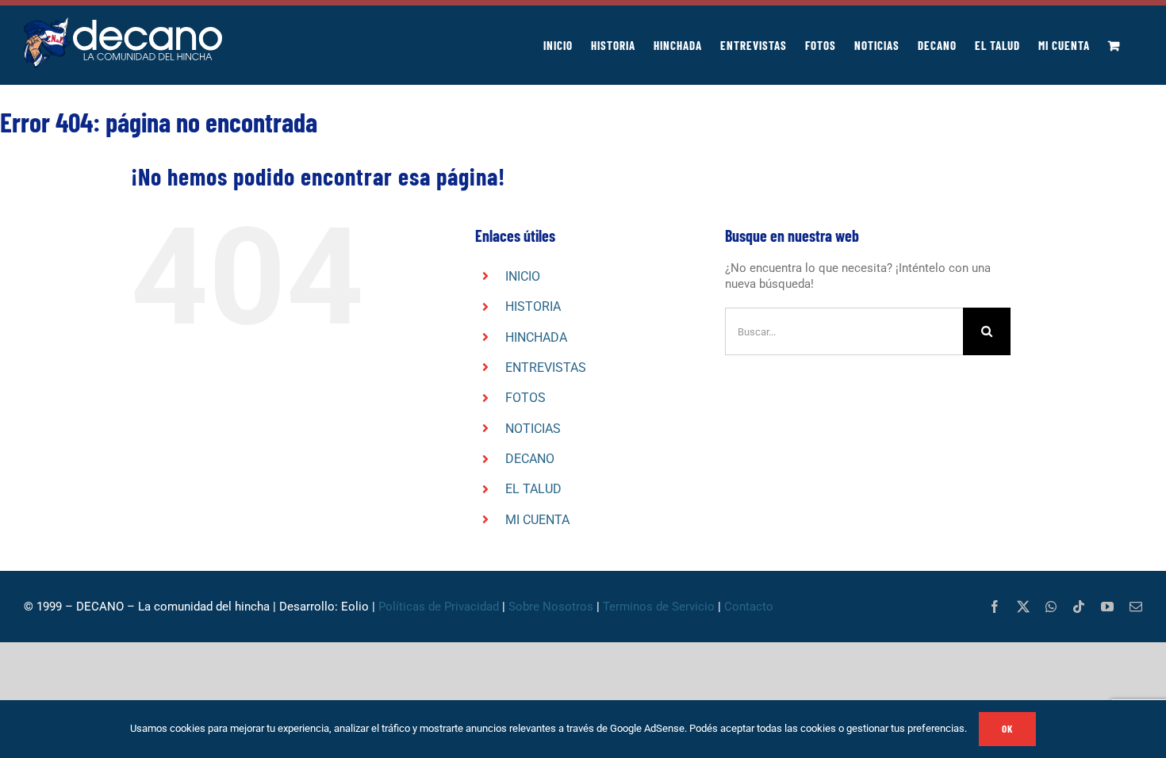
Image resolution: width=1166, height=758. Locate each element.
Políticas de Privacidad (438, 606)
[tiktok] (1078, 606)
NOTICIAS (533, 428)
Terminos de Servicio (659, 606)
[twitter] (1023, 606)
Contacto (750, 606)
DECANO (529, 458)
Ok (1007, 728)
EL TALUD (533, 488)
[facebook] (994, 606)
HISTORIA (533, 306)
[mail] (1136, 606)
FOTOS (525, 397)
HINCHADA (536, 337)
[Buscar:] (844, 330)
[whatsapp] (1051, 606)
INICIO (522, 276)
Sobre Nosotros (550, 606)
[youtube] (1107, 606)
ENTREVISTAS (545, 367)
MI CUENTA (537, 519)
